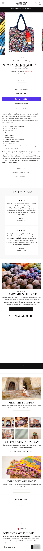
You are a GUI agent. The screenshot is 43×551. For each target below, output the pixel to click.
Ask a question (21, 177)
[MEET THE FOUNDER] (21, 388)
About (21, 506)
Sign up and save (21, 524)
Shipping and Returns (21, 173)
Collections (21, 61)
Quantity (22, 80)
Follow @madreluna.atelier (21, 451)
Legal (21, 518)
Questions (21, 168)
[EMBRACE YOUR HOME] (21, 467)
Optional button (21, 491)
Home (14, 61)
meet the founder (21, 412)
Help (21, 512)
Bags (27, 61)
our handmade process (21, 309)
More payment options (21, 104)
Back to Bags (23, 366)
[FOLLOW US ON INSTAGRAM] (21, 428)
